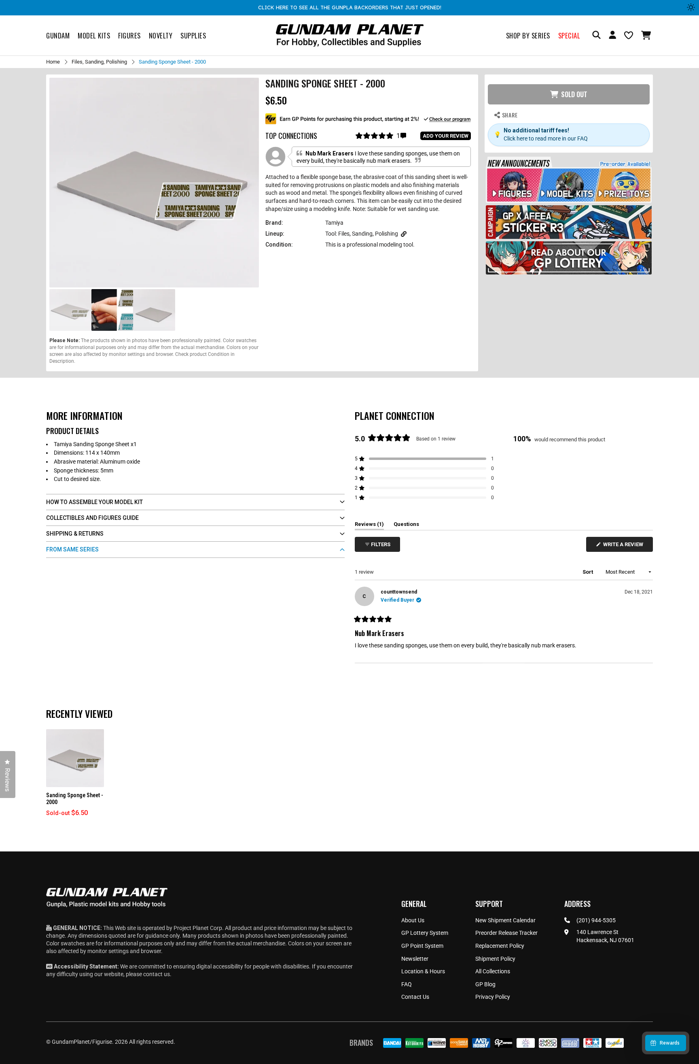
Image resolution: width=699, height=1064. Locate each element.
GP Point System (422, 946)
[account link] (612, 36)
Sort (588, 572)
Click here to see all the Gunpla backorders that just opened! (349, 7)
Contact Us (415, 997)
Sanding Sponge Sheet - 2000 (74, 798)
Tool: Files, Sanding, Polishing (361, 233)
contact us (156, 974)
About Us (412, 920)
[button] (647, 35)
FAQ (406, 984)
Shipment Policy (495, 958)
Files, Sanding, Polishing (99, 62)
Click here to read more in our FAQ (546, 138)
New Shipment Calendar (505, 920)
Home (53, 62)
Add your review (445, 136)
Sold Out (574, 94)
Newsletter (414, 958)
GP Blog (485, 984)
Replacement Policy (499, 946)
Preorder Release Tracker (506, 933)
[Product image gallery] (154, 182)
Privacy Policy (492, 997)
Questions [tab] (406, 525)
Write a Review (624, 546)
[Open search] (596, 35)
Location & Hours (423, 971)
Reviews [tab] (369, 525)
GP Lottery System (424, 933)
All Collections (492, 971)
